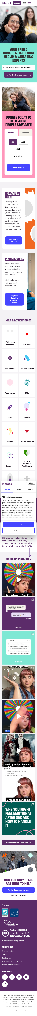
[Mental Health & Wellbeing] (27, 458)
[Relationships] (27, 434)
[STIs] (27, 385)
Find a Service (8, 951)
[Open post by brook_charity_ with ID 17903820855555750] (18, 613)
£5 (13, 142)
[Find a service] (29, 3)
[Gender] (27, 409)
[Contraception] (27, 360)
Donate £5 (18, 167)
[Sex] (10, 409)
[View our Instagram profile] (12, 977)
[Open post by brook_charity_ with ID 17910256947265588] (18, 716)
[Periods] (27, 336)
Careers (5, 955)
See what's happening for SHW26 (17, 546)
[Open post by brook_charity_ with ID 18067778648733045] (18, 579)
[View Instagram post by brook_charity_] (33, 593)
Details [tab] (18, 489)
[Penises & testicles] (10, 336)
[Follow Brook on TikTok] (5, 984)
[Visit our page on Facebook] (5, 977)
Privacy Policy (13, 1010)
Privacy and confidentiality (13, 961)
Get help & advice (13, 240)
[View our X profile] (19, 977)
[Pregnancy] (10, 385)
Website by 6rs (23, 1010)
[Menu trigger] (34, 3)
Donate (17, 3)
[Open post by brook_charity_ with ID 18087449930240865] (18, 682)
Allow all (18, 525)
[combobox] (18, 67)
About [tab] (30, 489)
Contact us (6, 958)
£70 (18, 149)
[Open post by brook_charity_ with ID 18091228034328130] (18, 784)
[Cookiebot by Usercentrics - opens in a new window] (26, 484)
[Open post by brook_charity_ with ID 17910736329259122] (18, 750)
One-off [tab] (11, 132)
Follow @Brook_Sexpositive (18, 842)
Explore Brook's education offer (14, 299)
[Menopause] (10, 360)
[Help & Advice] (24, 3)
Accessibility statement (11, 965)
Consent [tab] (7, 489)
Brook (7, 3)
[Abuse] (10, 434)
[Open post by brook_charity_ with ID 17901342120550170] (18, 818)
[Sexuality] (10, 458)
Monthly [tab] (25, 132)
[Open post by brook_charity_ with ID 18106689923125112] (18, 648)
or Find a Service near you (18, 75)
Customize (17, 531)
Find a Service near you (18, 890)
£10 (23, 142)
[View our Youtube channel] (26, 977)
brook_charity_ (18, 565)
